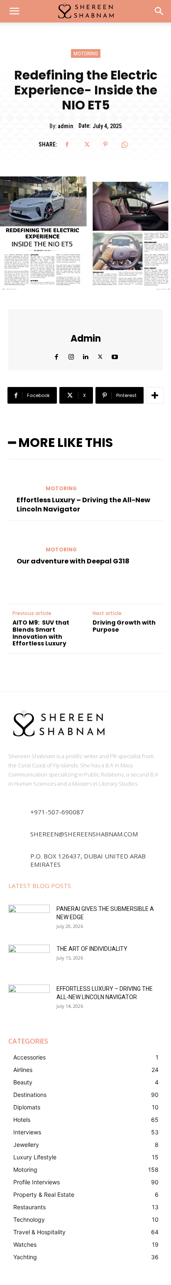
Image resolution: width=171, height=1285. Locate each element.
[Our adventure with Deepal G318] (23, 541)
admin (65, 126)
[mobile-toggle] (14, 11)
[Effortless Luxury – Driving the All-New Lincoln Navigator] (23, 480)
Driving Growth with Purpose (124, 626)
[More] (155, 395)
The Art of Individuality (91, 948)
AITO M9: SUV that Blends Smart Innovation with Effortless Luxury (40, 633)
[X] (86, 144)
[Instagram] (71, 355)
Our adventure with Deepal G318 (73, 561)
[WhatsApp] (124, 144)
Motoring (85, 53)
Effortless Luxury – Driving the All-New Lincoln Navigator (83, 504)
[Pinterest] (105, 144)
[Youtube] (115, 355)
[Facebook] (67, 144)
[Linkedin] (86, 355)
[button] (159, 11)
